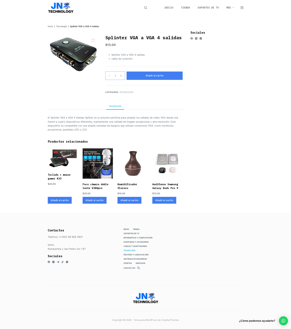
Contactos (129, 268)
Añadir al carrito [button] (60, 200)
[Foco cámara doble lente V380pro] (98, 163)
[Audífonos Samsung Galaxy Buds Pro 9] (167, 163)
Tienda (185, 7)
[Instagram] (201, 38)
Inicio (168, 7)
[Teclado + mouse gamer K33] (63, 158)
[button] (138, 268)
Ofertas (128, 263)
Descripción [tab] (115, 106)
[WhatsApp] (67, 262)
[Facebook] (192, 38)
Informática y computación (138, 238)
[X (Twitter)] (196, 38)
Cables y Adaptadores (135, 246)
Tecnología (126, 92)
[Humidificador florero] (132, 163)
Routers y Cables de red (136, 255)
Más (228, 7)
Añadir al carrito (155, 75)
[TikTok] (62, 262)
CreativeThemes (170, 320)
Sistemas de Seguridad (135, 259)
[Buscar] (145, 7)
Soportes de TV (208, 7)
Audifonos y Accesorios (136, 242)
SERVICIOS (140, 263)
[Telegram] (58, 262)
